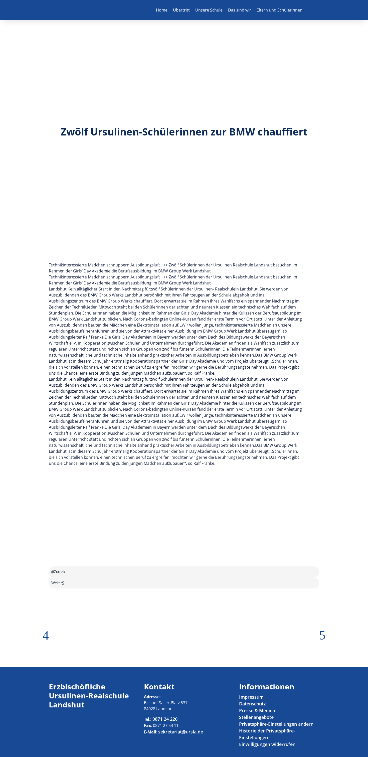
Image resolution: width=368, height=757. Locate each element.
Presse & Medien (257, 710)
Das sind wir (239, 10)
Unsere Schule (209, 10)
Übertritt (181, 10)
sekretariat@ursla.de (180, 732)
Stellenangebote (256, 717)
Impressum (251, 697)
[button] (46, 635)
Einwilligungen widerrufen (267, 744)
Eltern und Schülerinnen (279, 10)
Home (161, 10)
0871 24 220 (164, 719)
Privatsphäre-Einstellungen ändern (276, 724)
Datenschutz (252, 704)
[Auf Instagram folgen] (315, 10)
